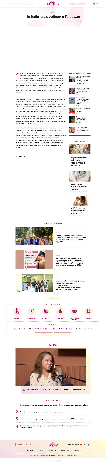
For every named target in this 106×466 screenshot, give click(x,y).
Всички (53, 12)
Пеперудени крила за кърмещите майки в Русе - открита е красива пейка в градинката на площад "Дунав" (71, 238)
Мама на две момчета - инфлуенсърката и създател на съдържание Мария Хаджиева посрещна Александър (79, 161)
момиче (44, 334)
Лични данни (61, 455)
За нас (31, 455)
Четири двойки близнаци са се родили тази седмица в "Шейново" (79, 187)
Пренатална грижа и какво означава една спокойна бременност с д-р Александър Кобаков (54, 405)
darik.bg (77, 113)
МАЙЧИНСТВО (52, 450)
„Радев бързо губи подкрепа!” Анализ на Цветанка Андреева (82, 129)
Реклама (42, 455)
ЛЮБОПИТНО (65, 450)
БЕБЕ (41, 450)
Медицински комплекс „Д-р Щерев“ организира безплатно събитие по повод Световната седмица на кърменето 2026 (69, 262)
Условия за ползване (51, 455)
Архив (97, 3)
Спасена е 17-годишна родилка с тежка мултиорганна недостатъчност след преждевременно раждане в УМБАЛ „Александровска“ (70, 285)
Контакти (36, 455)
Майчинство (74, 207)
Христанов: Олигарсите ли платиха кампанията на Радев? (83, 110)
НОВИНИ (76, 450)
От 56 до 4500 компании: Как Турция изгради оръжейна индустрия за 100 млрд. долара (83, 100)
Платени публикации (71, 455)
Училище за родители (77, 4)
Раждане (73, 183)
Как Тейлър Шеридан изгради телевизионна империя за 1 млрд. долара (83, 90)
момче (62, 334)
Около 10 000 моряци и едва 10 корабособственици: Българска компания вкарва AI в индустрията (83, 80)
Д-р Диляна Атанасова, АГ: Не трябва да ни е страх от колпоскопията (54, 390)
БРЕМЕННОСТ (31, 450)
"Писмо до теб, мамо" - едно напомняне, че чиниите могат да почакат (78, 211)
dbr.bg (77, 85)
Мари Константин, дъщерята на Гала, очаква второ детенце (42, 412)
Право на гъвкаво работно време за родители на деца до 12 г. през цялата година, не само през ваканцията (53, 426)
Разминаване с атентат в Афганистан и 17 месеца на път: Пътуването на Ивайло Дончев (83, 119)
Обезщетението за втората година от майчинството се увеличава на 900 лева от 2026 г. (53, 419)
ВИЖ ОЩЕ (53, 298)
